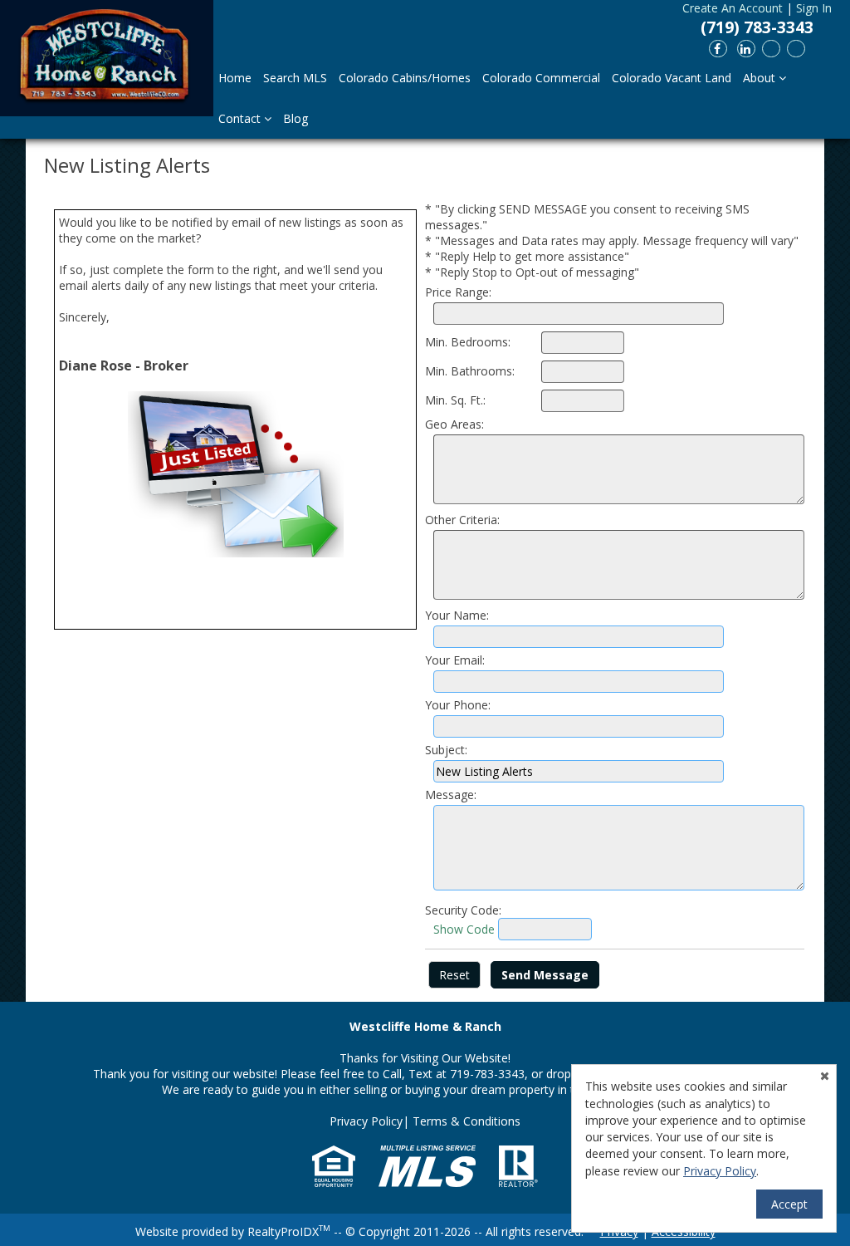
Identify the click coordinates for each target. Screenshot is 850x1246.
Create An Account (732, 8)
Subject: (446, 750)
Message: (450, 794)
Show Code (464, 929)
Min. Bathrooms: (470, 371)
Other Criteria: (462, 519)
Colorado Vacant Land (671, 78)
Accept (789, 1204)
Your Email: (455, 660)
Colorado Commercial (541, 78)
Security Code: (463, 910)
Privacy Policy (366, 1121)
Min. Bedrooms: (467, 342)
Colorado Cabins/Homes (405, 78)
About (761, 78)
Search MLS (295, 78)
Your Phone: (458, 705)
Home (235, 78)
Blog (295, 118)
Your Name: (457, 615)
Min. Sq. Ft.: (455, 400)
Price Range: (458, 292)
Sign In (814, 8)
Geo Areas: (454, 424)
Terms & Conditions (466, 1121)
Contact (241, 118)
